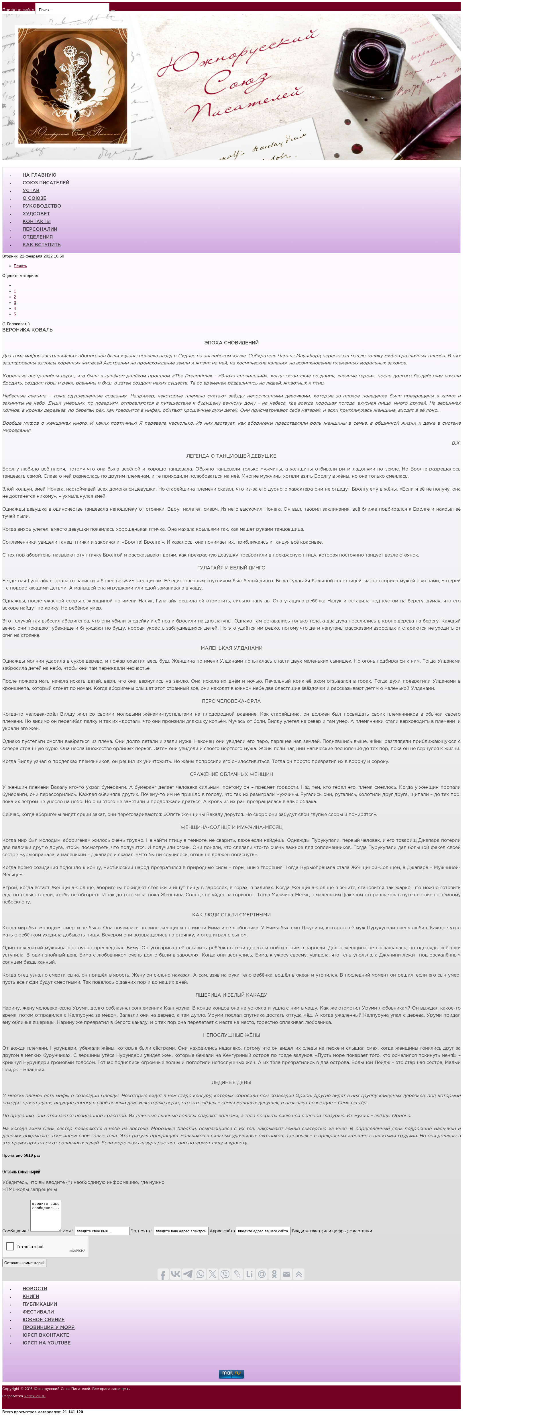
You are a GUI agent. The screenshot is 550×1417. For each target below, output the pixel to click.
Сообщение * (15, 1231)
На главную (39, 175)
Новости (35, 1289)
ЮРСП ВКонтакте (46, 1335)
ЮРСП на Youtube (47, 1343)
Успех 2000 (35, 1396)
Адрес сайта (222, 1231)
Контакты (37, 222)
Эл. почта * (142, 1231)
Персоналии (40, 229)
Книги (31, 1297)
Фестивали (38, 1312)
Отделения (38, 237)
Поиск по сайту (18, 10)
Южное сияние (44, 1320)
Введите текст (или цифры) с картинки (332, 1231)
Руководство (42, 206)
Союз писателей (46, 183)
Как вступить (42, 245)
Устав (31, 191)
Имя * (68, 1231)
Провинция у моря (49, 1328)
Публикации (40, 1304)
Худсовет (36, 214)
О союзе (34, 198)
